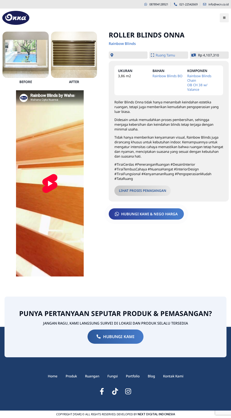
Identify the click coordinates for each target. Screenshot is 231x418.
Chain (191, 80)
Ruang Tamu (165, 55)
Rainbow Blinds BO (167, 76)
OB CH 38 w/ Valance (197, 87)
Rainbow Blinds (122, 43)
